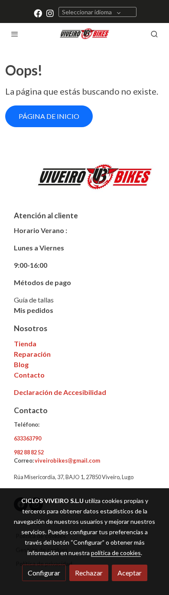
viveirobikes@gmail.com (67, 460)
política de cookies (116, 552)
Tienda (25, 343)
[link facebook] (38, 13)
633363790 (27, 438)
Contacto (29, 375)
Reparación (32, 354)
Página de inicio (49, 116)
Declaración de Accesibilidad (60, 392)
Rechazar (89, 573)
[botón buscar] (154, 34)
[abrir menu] (15, 34)
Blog (21, 364)
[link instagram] (50, 13)
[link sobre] (84, 182)
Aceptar (129, 573)
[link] (84, 33)
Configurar (44, 573)
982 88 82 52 (29, 452)
